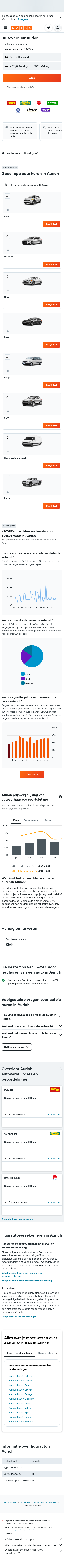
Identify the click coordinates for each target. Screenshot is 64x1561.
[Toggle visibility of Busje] (26, 679)
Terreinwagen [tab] (31, 820)
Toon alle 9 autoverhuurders (17, 1219)
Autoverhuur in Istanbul (21, 1421)
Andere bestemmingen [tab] (19, 1353)
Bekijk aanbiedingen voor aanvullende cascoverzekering (23, 1274)
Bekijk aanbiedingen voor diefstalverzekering (27, 1280)
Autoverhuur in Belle (19, 1403)
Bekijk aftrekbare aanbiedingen (19, 1316)
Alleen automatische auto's (20, 86)
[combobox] (16, 44)
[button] (60, 17)
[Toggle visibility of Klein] (25, 674)
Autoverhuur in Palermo (21, 1376)
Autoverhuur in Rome (20, 1417)
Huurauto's (25, 1502)
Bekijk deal (51, 224)
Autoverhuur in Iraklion (20, 1407)
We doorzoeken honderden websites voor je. (30, 1545)
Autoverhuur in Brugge (20, 1394)
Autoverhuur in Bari (19, 1385)
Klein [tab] (16, 820)
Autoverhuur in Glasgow (21, 1398)
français (23, 19)
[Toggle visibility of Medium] (27, 683)
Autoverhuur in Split (19, 1412)
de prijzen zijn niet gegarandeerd (19, 1530)
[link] (32, 774)
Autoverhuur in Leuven (20, 1389)
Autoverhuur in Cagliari (20, 1380)
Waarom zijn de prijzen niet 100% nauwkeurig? (24, 1551)
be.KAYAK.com (10, 1502)
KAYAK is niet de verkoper (19, 1539)
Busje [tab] (47, 820)
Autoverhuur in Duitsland (45, 1502)
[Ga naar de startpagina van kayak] (21, 28)
